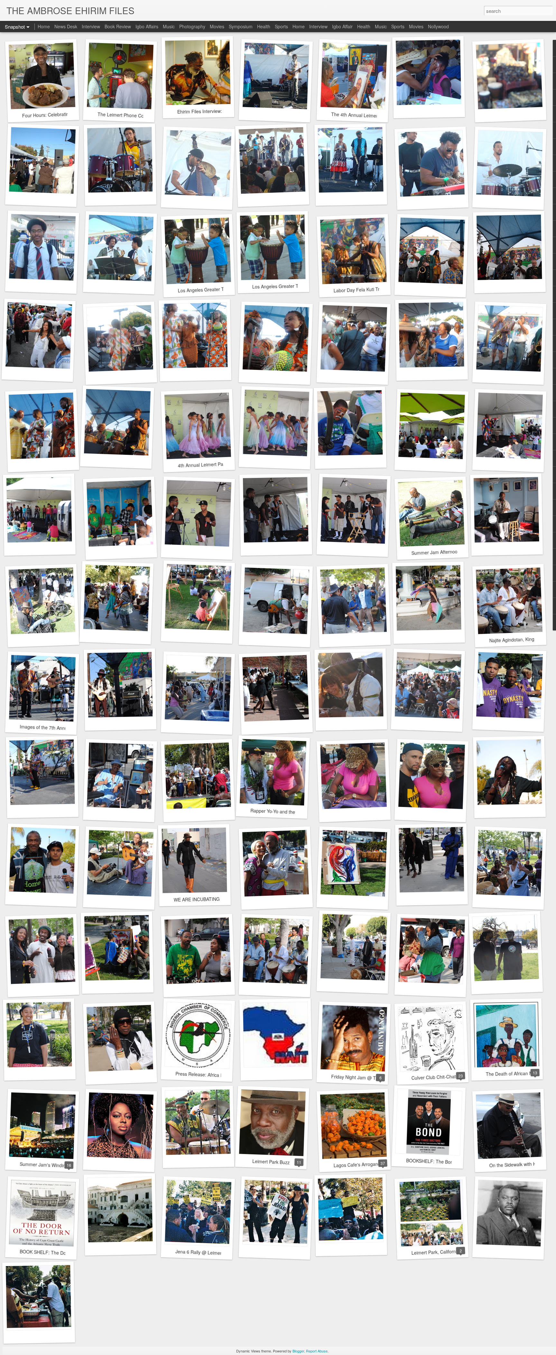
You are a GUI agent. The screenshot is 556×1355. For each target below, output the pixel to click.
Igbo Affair (342, 26)
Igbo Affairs (146, 26)
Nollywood (438, 26)
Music (169, 26)
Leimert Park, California (435, 1252)
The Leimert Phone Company (127, 115)
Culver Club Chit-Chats (434, 1077)
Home (44, 26)
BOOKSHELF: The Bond (431, 1161)
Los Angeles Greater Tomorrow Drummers (221, 289)
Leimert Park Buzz (271, 1162)
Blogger (298, 1350)
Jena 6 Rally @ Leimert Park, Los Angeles (218, 1253)
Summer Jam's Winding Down (50, 1165)
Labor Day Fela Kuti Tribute (361, 289)
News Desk (65, 26)
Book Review (118, 26)
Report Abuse (317, 1350)
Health (263, 26)
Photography (192, 26)
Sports (281, 26)
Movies (217, 26)
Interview (91, 26)
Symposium (241, 26)
